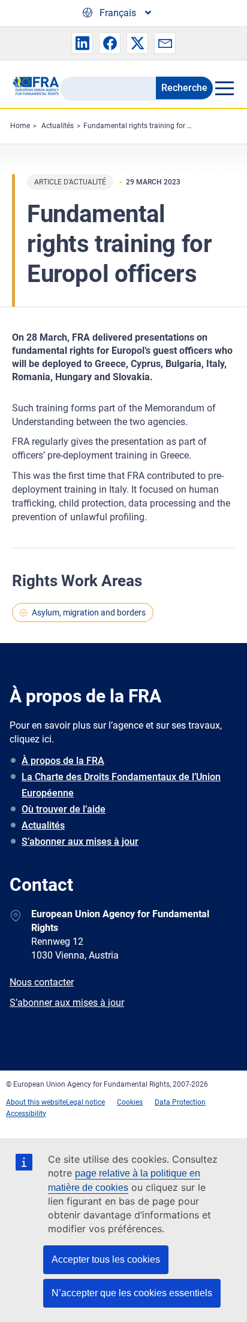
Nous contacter (42, 982)
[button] (82, 43)
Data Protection (180, 1102)
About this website (36, 1102)
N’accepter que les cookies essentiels (132, 1293)
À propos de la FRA (63, 760)
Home (20, 126)
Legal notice (85, 1102)
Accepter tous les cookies (106, 1259)
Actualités (57, 126)
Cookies (130, 1102)
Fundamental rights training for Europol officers (160, 126)
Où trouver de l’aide (64, 809)
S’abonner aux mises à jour (80, 841)
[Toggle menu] (224, 88)
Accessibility (26, 1113)
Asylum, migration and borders (89, 612)
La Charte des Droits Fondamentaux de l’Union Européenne (121, 785)
